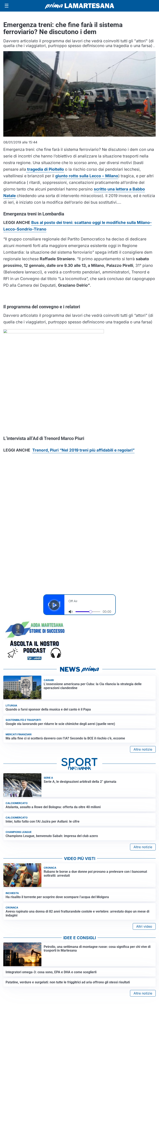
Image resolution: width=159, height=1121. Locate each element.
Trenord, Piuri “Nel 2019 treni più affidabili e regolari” (83, 450)
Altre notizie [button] (143, 749)
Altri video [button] (144, 926)
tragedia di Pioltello (45, 169)
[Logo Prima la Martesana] (79, 6)
